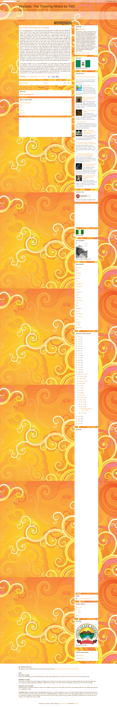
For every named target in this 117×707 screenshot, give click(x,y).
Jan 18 (83, 413)
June (80, 388)
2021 (79, 344)
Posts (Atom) (48, 87)
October (81, 378)
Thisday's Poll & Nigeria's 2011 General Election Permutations (85, 154)
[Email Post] (48, 76)
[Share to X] (55, 77)
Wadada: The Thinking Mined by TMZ (47, 6)
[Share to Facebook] (57, 77)
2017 (79, 353)
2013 (79, 362)
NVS (21, 105)
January (81, 399)
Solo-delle (78, 316)
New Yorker (79, 607)
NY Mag (78, 610)
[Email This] (52, 77)
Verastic (78, 325)
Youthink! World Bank (25, 102)
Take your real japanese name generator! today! (67, 669)
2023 (79, 341)
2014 (79, 360)
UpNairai (78, 322)
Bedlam (78, 278)
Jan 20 (83, 406)
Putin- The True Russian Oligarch (86, 76)
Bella (77, 281)
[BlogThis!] (53, 77)
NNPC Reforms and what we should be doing (90, 164)
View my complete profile (82, 53)
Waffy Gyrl (78, 327)
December (82, 374)
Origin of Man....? (87, 85)
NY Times (78, 612)
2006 (79, 421)
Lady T (78, 294)
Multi (77, 305)
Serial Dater (79, 314)
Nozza (77, 311)
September (82, 381)
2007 (79, 418)
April (80, 392)
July (80, 385)
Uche (77, 319)
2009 (79, 372)
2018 (79, 350)
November (82, 376)
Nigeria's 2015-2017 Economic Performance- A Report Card (89, 132)
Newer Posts (24, 83)
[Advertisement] (60, 15)
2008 (79, 416)
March (81, 395)
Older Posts (66, 83)
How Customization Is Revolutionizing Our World (89, 177)
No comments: (42, 76)
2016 (79, 355)
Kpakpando (79, 292)
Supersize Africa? (81, 122)
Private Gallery (80, 658)
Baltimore (78, 273)
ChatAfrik (22, 113)
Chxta (77, 289)
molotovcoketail (63, 703)
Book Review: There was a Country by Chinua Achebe (89, 99)
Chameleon (79, 286)
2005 (79, 423)
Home (45, 83)
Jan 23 (83, 404)
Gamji (21, 110)
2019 (79, 348)
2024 (79, 339)
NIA (21, 108)
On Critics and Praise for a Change (34, 28)
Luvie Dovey (79, 300)
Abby (77, 270)
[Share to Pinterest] (58, 77)
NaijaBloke (79, 308)
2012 (79, 365)
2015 (79, 358)
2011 (79, 367)
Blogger (76, 703)
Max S (77, 303)
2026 (79, 336)
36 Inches (78, 267)
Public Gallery (79, 655)
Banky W (78, 275)
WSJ (77, 615)
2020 (79, 346)
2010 (79, 369)
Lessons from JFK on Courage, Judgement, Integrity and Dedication (86, 143)
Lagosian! (78, 297)
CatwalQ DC (79, 284)
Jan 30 (83, 401)
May (80, 390)
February (81, 397)
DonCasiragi (81, 29)
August (81, 383)
